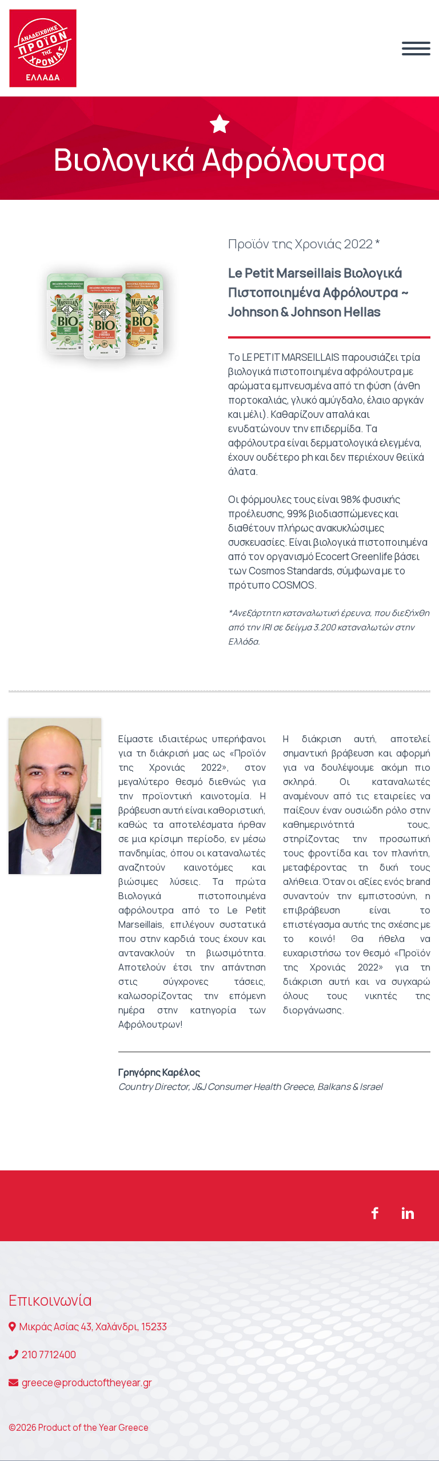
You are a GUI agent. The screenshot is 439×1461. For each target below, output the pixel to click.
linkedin (407, 1213)
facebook (374, 1213)
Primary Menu (416, 48)
